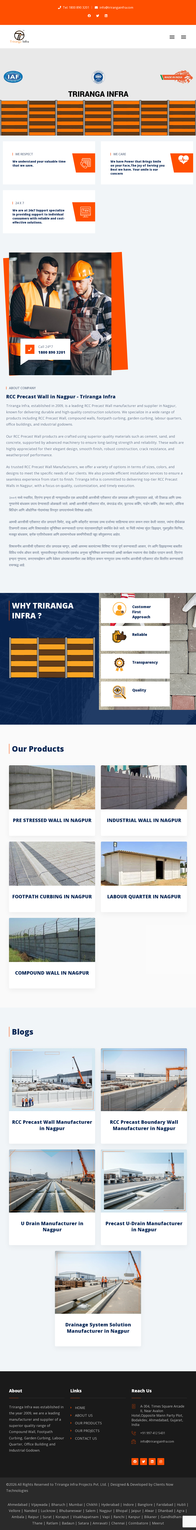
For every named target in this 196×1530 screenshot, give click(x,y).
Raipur (33, 1516)
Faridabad (164, 1504)
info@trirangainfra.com (157, 1441)
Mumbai (75, 1504)
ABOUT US (84, 1415)
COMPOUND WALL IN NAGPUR (52, 972)
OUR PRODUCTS (88, 1423)
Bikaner (150, 1516)
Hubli (181, 1504)
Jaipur (136, 1510)
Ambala (18, 1516)
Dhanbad (165, 1510)
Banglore (145, 1504)
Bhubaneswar (70, 1510)
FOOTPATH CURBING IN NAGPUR (52, 896)
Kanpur (134, 1516)
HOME (80, 1407)
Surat (47, 1516)
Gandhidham (171, 1516)
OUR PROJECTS (87, 1430)
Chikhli (91, 1504)
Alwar (149, 1510)
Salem (91, 1510)
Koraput (62, 1516)
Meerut (158, 1523)
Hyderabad (110, 1504)
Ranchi (119, 1516)
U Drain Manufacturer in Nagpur (52, 1226)
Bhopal (121, 1510)
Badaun (68, 1523)
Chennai (118, 1523)
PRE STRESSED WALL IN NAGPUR (52, 820)
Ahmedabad (17, 1504)
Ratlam (52, 1523)
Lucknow (48, 1510)
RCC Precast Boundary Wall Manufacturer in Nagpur (144, 1125)
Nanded (30, 1510)
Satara (83, 1523)
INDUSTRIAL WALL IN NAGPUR (144, 820)
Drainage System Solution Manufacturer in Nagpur (98, 1327)
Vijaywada (39, 1504)
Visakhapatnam (86, 1516)
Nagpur (105, 1510)
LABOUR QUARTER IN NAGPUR (144, 896)
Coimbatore (138, 1523)
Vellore (14, 1510)
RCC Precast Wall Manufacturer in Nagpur (52, 1125)
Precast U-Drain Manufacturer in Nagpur (143, 1226)
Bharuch (58, 1504)
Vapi (106, 1516)
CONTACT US (86, 1438)
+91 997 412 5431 (152, 1433)
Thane (37, 1523)
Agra (180, 1510)
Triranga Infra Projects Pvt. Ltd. (81, 1484)
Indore (128, 1504)
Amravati (100, 1523)
